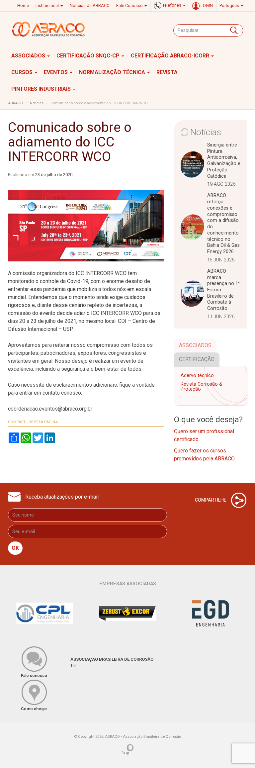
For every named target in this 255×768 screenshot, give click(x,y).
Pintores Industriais (41, 89)
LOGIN (206, 5)
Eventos (56, 72)
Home (23, 5)
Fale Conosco (130, 5)
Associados (28, 55)
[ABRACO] (48, 29)
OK (15, 548)
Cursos (22, 72)
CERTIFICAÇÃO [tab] (196, 359)
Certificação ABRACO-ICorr (171, 55)
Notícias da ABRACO (90, 5)
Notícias (36, 103)
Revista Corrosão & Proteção (201, 386)
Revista (167, 72)
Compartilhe (211, 500)
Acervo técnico (197, 375)
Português (229, 5)
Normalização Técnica (112, 72)
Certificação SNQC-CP (88, 55)
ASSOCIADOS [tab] (195, 345)
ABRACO (15, 103)
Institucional (48, 5)
